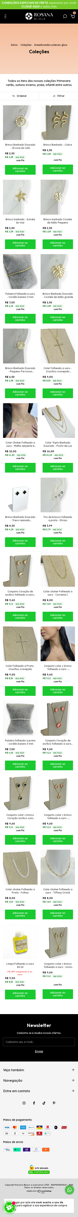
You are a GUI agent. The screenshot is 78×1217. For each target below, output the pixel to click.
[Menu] (6, 17)
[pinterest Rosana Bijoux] (54, 1103)
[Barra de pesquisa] (65, 17)
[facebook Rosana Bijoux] (34, 1103)
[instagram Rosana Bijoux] (24, 1103)
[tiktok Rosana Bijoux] (44, 1103)
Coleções (26, 44)
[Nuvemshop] (39, 1192)
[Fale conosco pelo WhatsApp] (69, 1189)
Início (14, 44)
